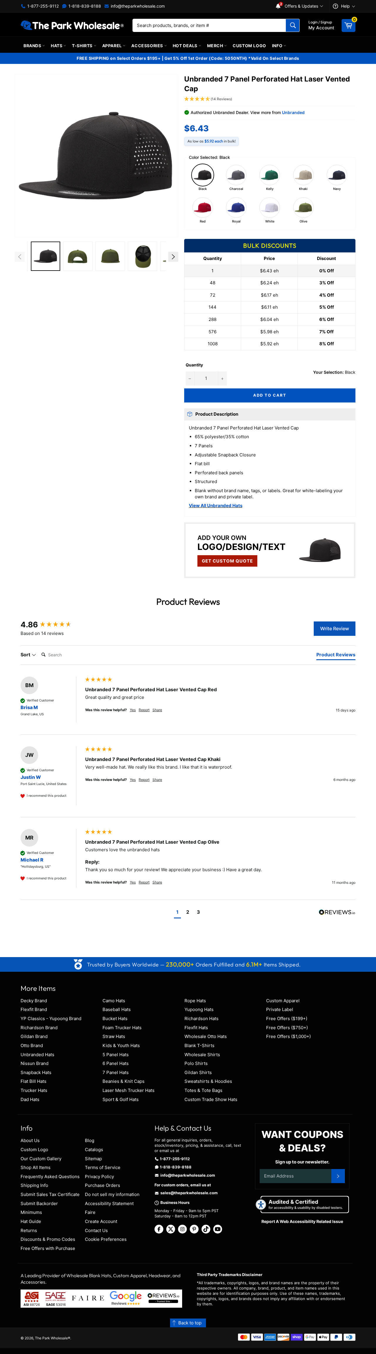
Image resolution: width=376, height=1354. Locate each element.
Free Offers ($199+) (286, 1018)
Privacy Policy (99, 1176)
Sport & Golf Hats (121, 1099)
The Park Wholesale (51, 1338)
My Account (321, 25)
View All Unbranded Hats (215, 505)
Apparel (112, 45)
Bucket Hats (115, 1018)
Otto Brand (32, 1045)
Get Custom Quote (227, 561)
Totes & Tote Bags (203, 1090)
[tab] (335, 655)
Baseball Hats (117, 1009)
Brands (33, 45)
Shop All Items (36, 1167)
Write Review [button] (334, 628)
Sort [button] (26, 655)
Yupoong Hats (199, 1009)
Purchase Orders (102, 1185)
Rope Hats (195, 1000)
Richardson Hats (201, 1018)
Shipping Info (34, 1185)
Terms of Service (102, 1167)
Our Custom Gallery (41, 1158)
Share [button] (157, 710)
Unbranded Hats (37, 1054)
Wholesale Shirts (202, 1054)
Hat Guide (31, 1221)
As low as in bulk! (211, 141)
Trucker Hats (34, 1090)
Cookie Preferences (106, 1239)
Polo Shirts (196, 1063)
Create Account (101, 1221)
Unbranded (293, 112)
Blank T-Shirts (199, 1045)
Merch (215, 45)
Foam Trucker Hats (122, 1027)
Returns (29, 1230)
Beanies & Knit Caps (124, 1081)
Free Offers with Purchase (48, 1248)
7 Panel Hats (116, 1072)
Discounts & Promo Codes (48, 1239)
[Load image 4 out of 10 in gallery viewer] (110, 256)
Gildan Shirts (198, 1072)
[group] (51, 624)
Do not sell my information (112, 1194)
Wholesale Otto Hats (205, 1036)
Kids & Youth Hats (121, 1045)
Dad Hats (30, 1099)
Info (277, 45)
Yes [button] (133, 710)
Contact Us (96, 1230)
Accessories (147, 45)
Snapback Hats (36, 1072)
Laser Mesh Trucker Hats (129, 1090)
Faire (90, 1212)
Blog (89, 1140)
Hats (57, 45)
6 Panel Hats (116, 1063)
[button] (96, 155)
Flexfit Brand (34, 1009)
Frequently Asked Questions (50, 1176)
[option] (45, 257)
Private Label (279, 1009)
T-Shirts (82, 45)
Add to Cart (269, 395)
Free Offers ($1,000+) (288, 1036)
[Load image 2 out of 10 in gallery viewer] (45, 256)
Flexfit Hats (196, 1027)
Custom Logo (249, 45)
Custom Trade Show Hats (210, 1099)
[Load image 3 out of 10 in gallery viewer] (78, 256)
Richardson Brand (39, 1027)
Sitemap (93, 1158)
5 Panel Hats (116, 1054)
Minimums (31, 1212)
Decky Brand (34, 1000)
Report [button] (144, 710)
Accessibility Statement (109, 1203)
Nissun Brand (34, 1063)
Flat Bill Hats (33, 1081)
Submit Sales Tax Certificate (50, 1194)
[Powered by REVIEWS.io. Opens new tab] (337, 912)
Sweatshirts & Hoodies (208, 1081)
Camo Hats (114, 1000)
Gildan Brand (34, 1036)
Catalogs (94, 1149)
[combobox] (216, 25)
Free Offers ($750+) (287, 1027)
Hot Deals (186, 45)
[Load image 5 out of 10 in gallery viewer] (142, 256)
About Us (30, 1140)
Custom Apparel (283, 1000)
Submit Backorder (39, 1203)
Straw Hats (114, 1036)
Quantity (194, 364)
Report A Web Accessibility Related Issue (302, 1221)
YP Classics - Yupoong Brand (51, 1018)
